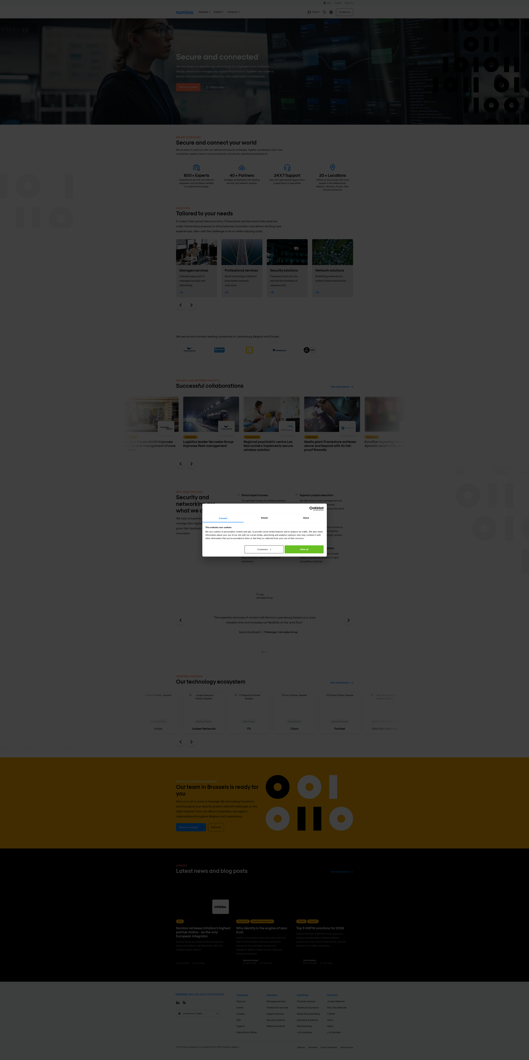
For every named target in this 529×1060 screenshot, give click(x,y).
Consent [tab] (223, 518)
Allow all (304, 549)
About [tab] (306, 518)
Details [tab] (264, 518)
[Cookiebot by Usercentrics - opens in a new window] (311, 509)
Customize (262, 549)
